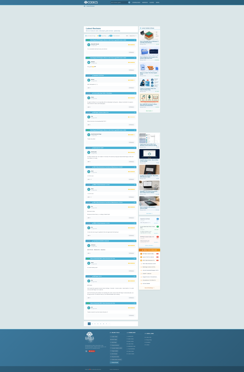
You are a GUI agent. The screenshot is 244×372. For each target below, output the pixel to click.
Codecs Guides (131, 353)
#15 (134, 303)
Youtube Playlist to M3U (117, 348)
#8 (134, 167)
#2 (134, 57)
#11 (134, 223)
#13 (134, 258)
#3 (134, 75)
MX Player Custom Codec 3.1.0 (97, 112)
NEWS (157, 2)
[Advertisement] (122, 17)
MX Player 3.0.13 (94, 276)
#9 (134, 184)
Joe (92, 307)
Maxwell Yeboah (95, 44)
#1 (134, 40)
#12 (134, 240)
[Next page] (109, 323)
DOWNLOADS (136, 2)
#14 (134, 276)
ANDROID (145, 2)
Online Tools (116, 332)
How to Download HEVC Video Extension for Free (101, 258)
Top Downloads (131, 348)
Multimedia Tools (131, 346)
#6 (134, 130)
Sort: (127, 35)
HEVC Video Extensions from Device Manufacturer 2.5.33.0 (104, 202)
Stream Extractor (115, 345)
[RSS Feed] (86, 351)
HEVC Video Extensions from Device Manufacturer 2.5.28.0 (104, 167)
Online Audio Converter (116, 359)
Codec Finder (114, 336)
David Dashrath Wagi (96, 134)
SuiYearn (93, 245)
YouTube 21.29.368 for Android (98, 241)
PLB (92, 116)
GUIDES (152, 2)
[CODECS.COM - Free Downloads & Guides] (89, 338)
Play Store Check (115, 356)
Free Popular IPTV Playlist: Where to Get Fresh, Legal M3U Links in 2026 (106, 40)
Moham (93, 61)
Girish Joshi (93, 151)
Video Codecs (131, 341)
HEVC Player (114, 339)
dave (92, 171)
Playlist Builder (115, 351)
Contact (147, 344)
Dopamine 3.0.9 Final (95, 75)
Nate (92, 262)
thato (92, 97)
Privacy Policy (149, 339)
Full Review (131, 52)
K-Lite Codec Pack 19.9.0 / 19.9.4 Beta (99, 93)
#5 (134, 112)
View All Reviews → (149, 245)
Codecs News (131, 351)
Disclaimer (148, 342)
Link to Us (92, 351)
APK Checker (114, 353)
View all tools (115, 362)
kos (92, 206)
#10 (134, 202)
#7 (134, 147)
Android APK (130, 336)
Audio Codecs (131, 338)
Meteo (92, 79)
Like (89, 87)
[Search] (129, 2)
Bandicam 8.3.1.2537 (95, 147)
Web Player (114, 342)
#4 (134, 93)
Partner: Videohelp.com (114, 369)
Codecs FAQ (148, 337)
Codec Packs (130, 343)
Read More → (156, 223)
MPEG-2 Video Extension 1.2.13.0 (98, 184)
